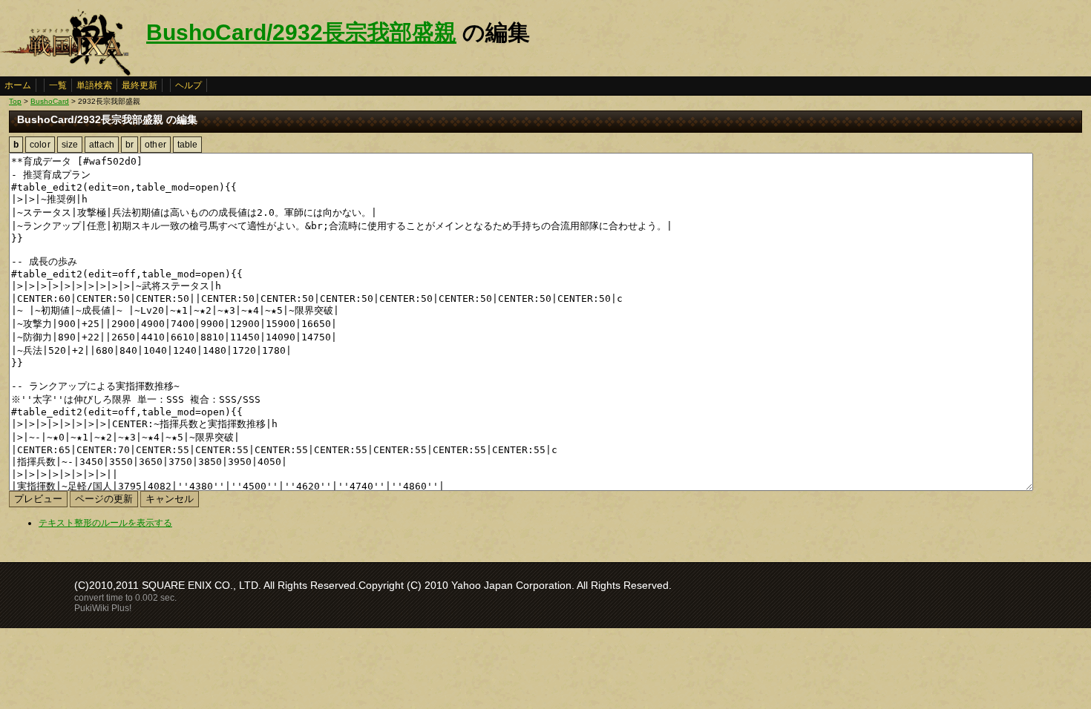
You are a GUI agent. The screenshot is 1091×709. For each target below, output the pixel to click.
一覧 (58, 85)
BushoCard (49, 101)
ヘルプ (188, 85)
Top (15, 101)
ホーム (17, 85)
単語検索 (94, 85)
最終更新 (139, 85)
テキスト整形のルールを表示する (105, 523)
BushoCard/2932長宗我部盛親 (301, 32)
